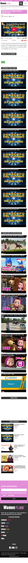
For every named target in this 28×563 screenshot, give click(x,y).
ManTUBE (14, 538)
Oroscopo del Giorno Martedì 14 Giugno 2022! (19, 425)
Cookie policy (4, 554)
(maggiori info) (22, 493)
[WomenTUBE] (5, 3)
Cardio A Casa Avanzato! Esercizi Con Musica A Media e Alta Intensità (19, 446)
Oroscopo (8, 6)
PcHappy (14, 535)
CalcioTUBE (14, 523)
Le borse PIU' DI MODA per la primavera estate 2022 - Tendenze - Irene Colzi (20, 456)
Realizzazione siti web (14, 556)
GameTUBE (14, 532)
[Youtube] (25, 0)
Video (4, 6)
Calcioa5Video (14, 520)
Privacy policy (23, 553)
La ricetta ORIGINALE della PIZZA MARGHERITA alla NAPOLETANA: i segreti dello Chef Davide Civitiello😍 (20, 467)
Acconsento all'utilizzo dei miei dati (14, 493)
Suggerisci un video (9, 0)
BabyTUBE (14, 526)
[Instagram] (23, 0)
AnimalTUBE (14, 529)
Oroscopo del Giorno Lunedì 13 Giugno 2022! (19, 435)
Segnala (25, 40)
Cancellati (11, 495)
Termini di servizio (11, 554)
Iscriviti (4, 495)
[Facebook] (26, 0)
